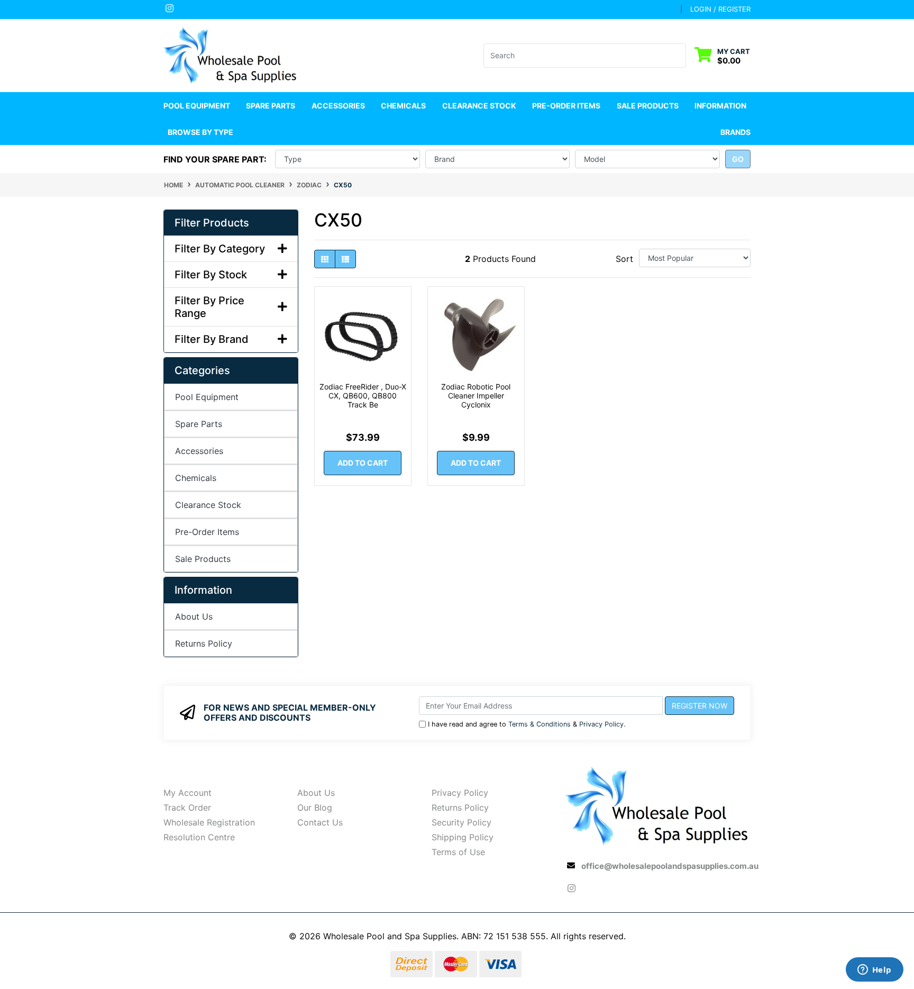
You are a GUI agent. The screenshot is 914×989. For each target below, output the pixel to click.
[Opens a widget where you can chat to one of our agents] (874, 970)
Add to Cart (362, 462)
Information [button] (720, 105)
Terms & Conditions (539, 724)
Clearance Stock (479, 105)
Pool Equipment (207, 397)
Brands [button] (735, 132)
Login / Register (720, 9)
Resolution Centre (199, 837)
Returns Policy (203, 643)
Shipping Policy (462, 837)
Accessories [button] (338, 105)
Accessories (199, 451)
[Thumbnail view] (324, 259)
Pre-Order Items (566, 105)
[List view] (345, 259)
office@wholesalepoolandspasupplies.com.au (669, 866)
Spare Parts (198, 424)
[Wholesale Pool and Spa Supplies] (230, 54)
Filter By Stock (211, 274)
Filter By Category (220, 248)
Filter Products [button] (212, 222)
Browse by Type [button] (200, 132)
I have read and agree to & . (527, 724)
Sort (624, 258)
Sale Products (648, 105)
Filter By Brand (212, 339)
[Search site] (679, 55)
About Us (194, 616)
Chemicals (195, 478)
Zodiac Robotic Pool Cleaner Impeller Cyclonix (475, 395)
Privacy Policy (601, 724)
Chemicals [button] (403, 105)
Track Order (187, 807)
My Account (187, 792)
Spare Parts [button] (270, 105)
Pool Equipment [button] (196, 105)
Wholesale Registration (209, 822)
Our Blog (314, 807)
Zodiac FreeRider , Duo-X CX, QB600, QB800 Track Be (362, 395)
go (738, 159)
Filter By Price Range (209, 307)
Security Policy (461, 822)
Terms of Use (458, 852)
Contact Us (320, 822)
